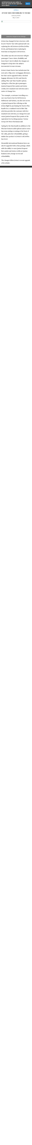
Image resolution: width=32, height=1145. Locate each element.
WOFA (19, 15)
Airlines (16, 10)
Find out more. (13, 5)
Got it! (28, 4)
